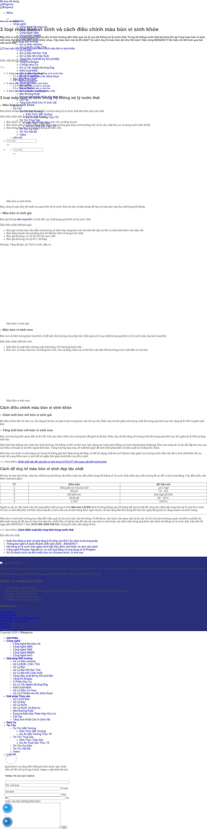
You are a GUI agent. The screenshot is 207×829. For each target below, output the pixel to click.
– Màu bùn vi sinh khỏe (28, 76)
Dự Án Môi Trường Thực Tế (35, 734)
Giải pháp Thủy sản (18, 696)
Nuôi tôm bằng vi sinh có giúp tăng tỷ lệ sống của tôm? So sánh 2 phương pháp (52, 541)
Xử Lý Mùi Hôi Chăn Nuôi (34, 56)
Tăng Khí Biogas (29, 62)
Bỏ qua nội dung (9, 1)
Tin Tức (17, 108)
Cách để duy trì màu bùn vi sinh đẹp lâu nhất (32, 91)
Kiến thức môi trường (9, 21)
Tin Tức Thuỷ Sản (29, 120)
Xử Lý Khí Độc (21, 699)
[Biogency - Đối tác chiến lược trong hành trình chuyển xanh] (6, 6)
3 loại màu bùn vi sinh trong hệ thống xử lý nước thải (36, 73)
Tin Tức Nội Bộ (28, 131)
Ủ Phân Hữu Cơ (28, 64)
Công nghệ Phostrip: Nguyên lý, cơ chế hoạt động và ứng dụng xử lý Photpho (51, 549)
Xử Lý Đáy (19, 702)
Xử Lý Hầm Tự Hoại (24, 690)
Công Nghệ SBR (29, 32)
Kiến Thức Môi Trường (39, 114)
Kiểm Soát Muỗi (28, 70)
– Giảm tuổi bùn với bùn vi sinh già (33, 86)
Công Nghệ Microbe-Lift (26, 643)
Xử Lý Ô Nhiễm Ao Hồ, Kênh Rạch (39, 76)
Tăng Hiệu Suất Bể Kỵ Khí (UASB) (39, 59)
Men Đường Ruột (29, 94)
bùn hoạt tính (24, 219)
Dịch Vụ (11, 722)
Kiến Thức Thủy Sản (31, 740)
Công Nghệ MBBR (23, 652)
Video (16, 751)
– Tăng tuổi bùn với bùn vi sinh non (33, 88)
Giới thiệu (12, 638)
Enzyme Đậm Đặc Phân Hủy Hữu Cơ (34, 713)
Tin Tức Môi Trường (24, 728)
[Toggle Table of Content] (2, 67)
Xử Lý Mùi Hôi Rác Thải (33, 53)
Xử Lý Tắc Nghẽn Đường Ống (36, 67)
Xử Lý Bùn (25, 50)
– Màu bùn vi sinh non (27, 80)
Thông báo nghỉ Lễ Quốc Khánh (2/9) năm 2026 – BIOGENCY (42, 543)
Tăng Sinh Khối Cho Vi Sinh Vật (37, 102)
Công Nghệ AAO (22, 655)
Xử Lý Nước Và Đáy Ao (26, 708)
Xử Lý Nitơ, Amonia (30, 44)
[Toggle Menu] (7, 19)
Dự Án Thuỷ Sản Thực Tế (34, 742)
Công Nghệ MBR (23, 646)
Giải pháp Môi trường (19, 658)
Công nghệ (19, 24)
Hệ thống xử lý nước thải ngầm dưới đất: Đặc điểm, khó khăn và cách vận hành (52, 546)
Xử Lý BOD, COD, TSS (26, 664)
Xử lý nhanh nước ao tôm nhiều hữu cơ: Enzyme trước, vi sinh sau (44, 552)
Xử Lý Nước (20, 705)
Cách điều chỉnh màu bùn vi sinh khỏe (28, 83)
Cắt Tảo (17, 716)
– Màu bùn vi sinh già (27, 78)
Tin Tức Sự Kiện (22, 745)
